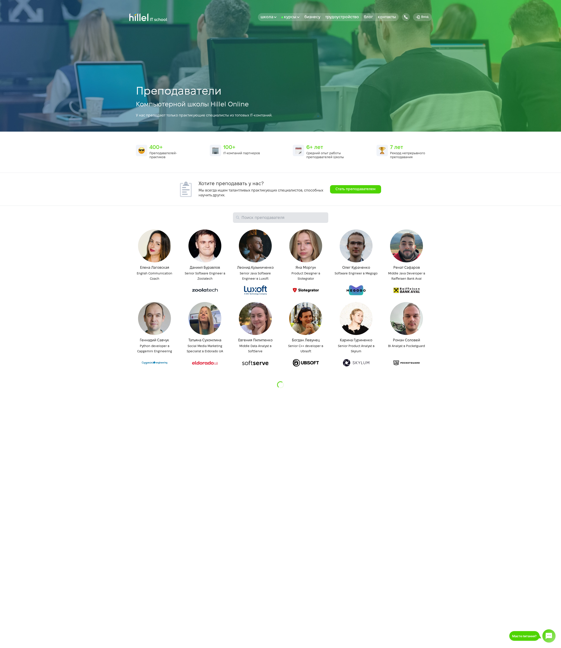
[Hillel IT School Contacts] (406, 17)
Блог (368, 17)
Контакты (387, 17)
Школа (267, 17)
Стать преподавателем (356, 189)
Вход (424, 17)
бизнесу (312, 17)
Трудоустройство (342, 17)
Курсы (290, 17)
